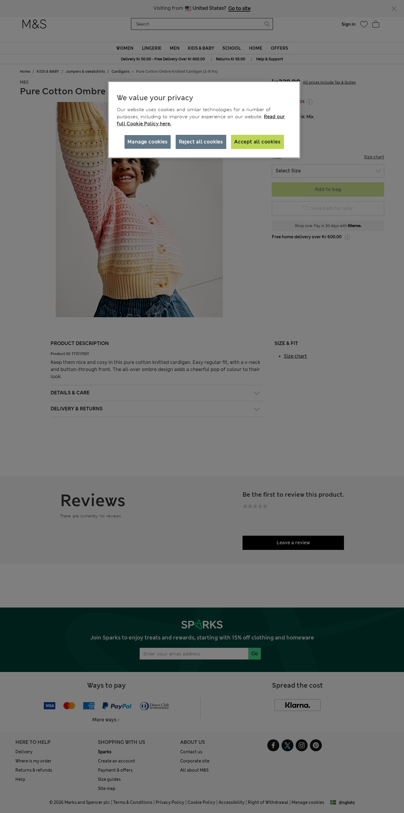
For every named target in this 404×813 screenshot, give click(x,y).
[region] (204, 119)
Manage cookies (147, 142)
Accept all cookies (257, 142)
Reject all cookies (201, 142)
